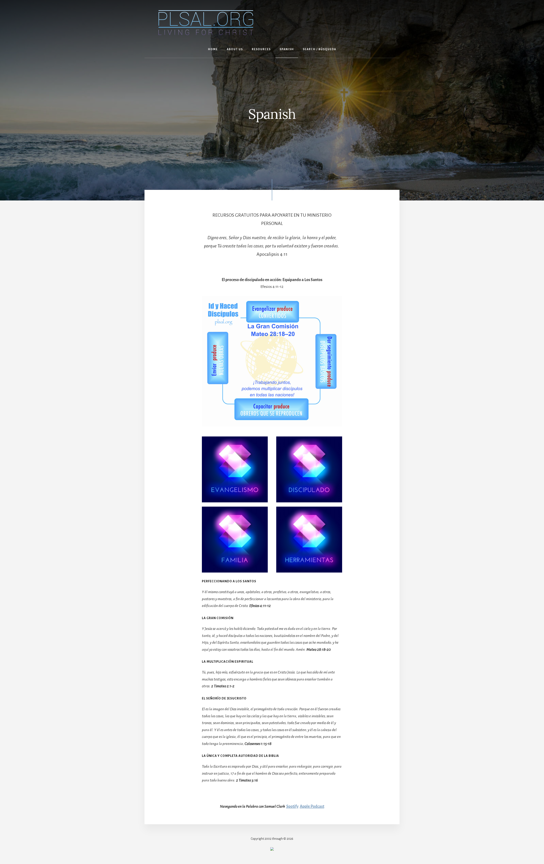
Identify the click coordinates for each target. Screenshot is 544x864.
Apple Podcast (312, 806)
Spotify (292, 806)
